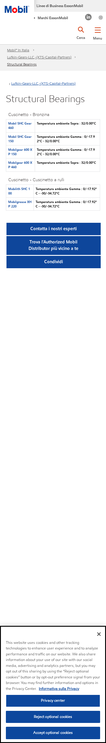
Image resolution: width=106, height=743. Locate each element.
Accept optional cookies (53, 732)
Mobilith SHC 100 (19, 191)
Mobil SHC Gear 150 (20, 138)
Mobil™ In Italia (18, 50)
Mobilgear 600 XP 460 (20, 164)
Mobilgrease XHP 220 (20, 204)
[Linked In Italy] (88, 18)
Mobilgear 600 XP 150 (20, 151)
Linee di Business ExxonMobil (60, 5)
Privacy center (53, 700)
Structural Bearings (22, 64)
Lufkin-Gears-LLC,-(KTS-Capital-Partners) (39, 57)
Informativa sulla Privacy (59, 688)
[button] (97, 32)
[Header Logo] (17, 6)
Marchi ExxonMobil (53, 17)
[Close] (98, 634)
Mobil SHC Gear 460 (20, 125)
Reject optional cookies (53, 716)
